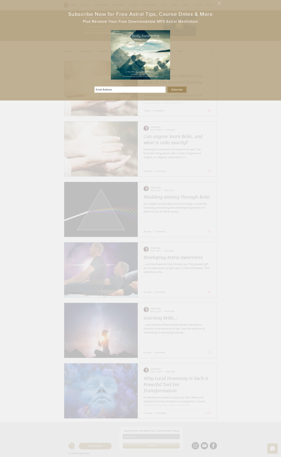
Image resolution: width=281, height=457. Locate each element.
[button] (219, 3)
